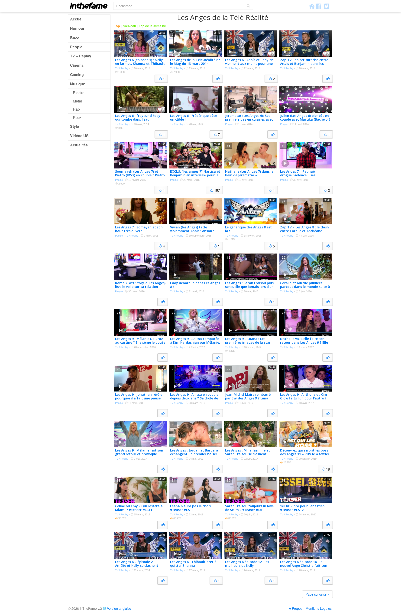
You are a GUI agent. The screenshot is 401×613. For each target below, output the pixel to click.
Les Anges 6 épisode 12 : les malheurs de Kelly (247, 564)
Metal (77, 101)
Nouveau (129, 25)
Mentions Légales (319, 608)
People (76, 46)
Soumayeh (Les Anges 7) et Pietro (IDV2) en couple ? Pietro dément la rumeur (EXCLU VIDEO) (140, 177)
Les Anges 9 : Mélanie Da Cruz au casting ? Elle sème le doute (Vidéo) (140, 342)
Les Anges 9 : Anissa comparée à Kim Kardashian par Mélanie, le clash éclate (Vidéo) (195, 342)
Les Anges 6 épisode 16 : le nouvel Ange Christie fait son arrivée (303, 566)
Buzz (74, 37)
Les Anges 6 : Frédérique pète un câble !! (193, 117)
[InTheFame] (90, 5)
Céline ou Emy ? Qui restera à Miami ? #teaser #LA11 (139, 508)
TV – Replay (80, 56)
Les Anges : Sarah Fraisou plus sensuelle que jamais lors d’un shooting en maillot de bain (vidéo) (249, 289)
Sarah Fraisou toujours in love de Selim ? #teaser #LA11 (249, 508)
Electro (78, 92)
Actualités (79, 145)
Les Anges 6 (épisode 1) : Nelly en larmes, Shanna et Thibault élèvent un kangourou (140, 64)
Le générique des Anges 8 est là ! (248, 229)
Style (74, 126)
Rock (77, 117)
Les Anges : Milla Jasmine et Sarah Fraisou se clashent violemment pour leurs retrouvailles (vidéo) (247, 456)
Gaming (77, 74)
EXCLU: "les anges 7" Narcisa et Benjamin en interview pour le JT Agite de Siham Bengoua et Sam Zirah (195, 177)
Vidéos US (79, 135)
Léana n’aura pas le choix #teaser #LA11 (190, 508)
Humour (77, 28)
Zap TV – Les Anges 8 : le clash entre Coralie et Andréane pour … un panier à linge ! (304, 231)
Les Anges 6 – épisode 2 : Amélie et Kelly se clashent (136, 564)
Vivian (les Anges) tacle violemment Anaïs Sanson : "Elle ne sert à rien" (192, 231)
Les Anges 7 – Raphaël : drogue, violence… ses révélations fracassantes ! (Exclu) (301, 177)
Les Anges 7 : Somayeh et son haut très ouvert (139, 229)
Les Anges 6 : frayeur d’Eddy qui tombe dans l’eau (137, 117)
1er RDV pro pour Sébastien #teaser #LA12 (302, 508)
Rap (76, 109)
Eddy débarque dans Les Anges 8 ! (195, 285)
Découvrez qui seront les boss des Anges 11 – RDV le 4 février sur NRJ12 (304, 454)
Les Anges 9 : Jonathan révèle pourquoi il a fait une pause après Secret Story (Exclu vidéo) (138, 400)
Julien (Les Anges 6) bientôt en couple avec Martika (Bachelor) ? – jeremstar (305, 119)
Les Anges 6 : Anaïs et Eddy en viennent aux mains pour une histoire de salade (249, 64)
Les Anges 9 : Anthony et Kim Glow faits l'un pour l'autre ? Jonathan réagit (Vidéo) (303, 398)
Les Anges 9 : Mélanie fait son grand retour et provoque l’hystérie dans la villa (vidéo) (139, 454)
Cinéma (77, 65)
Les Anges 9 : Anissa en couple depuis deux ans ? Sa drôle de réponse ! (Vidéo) (194, 398)
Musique (77, 83)
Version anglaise (119, 608)
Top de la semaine (152, 25)
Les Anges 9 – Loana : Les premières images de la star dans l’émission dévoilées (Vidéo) (248, 344)
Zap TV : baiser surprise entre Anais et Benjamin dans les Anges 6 (304, 64)
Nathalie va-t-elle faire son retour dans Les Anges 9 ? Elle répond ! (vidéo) (304, 342)
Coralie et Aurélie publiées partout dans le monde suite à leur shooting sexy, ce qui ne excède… (305, 289)
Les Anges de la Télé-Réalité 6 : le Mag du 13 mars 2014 (195, 62)
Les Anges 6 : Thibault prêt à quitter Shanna (193, 564)
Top (117, 25)
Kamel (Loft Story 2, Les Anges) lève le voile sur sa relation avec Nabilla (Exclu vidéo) (140, 287)
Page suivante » (317, 594)
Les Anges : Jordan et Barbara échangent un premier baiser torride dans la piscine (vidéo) (194, 454)
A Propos (295, 608)
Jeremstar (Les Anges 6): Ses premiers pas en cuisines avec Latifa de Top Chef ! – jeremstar (249, 121)
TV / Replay (121, 68)
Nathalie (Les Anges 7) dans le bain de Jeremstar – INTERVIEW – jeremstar (249, 175)
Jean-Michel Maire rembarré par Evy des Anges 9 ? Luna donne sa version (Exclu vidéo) (249, 398)
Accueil (76, 19)
